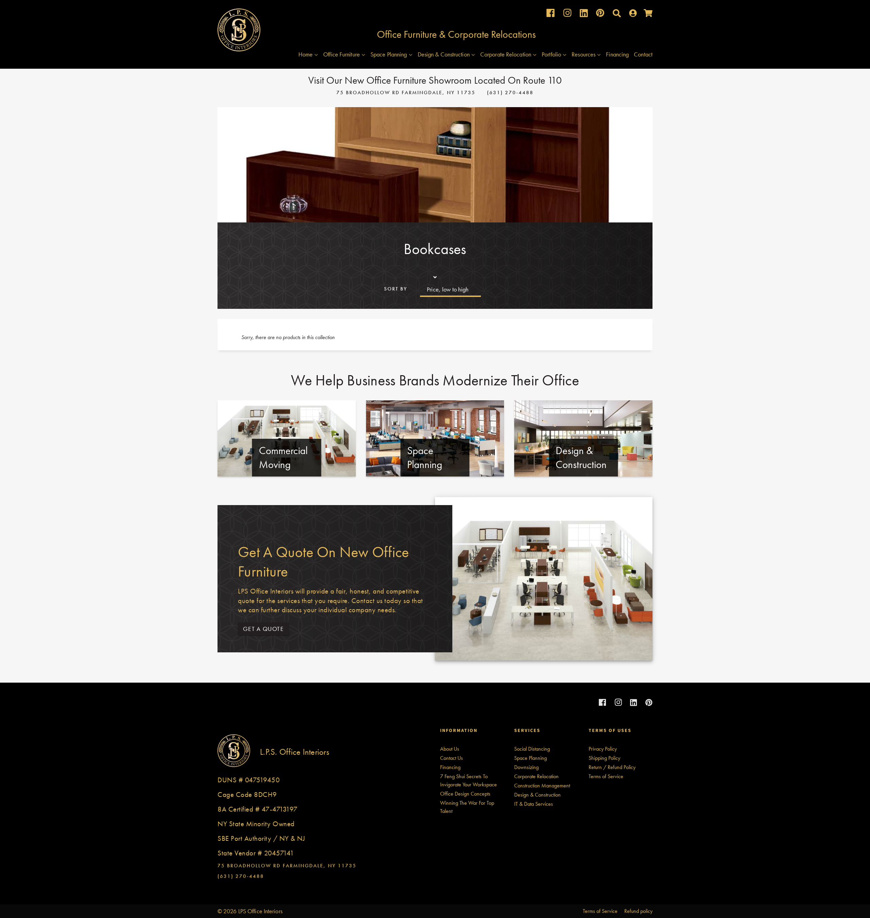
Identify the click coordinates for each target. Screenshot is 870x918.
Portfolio (552, 54)
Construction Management (542, 785)
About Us (449, 748)
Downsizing (526, 767)
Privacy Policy (603, 748)
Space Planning (389, 54)
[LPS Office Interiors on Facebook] (550, 14)
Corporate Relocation (506, 54)
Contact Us (451, 758)
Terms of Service (606, 776)
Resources (584, 54)
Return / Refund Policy (612, 767)
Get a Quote (263, 629)
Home (306, 54)
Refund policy (638, 911)
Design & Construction (444, 54)
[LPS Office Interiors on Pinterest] (600, 14)
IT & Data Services (533, 803)
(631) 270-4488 (510, 92)
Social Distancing (532, 748)
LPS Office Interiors (260, 911)
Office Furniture (342, 54)
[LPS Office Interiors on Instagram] (567, 14)
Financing (617, 54)
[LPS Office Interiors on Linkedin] (584, 14)
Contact (643, 54)
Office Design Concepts (465, 793)
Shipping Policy (604, 758)
